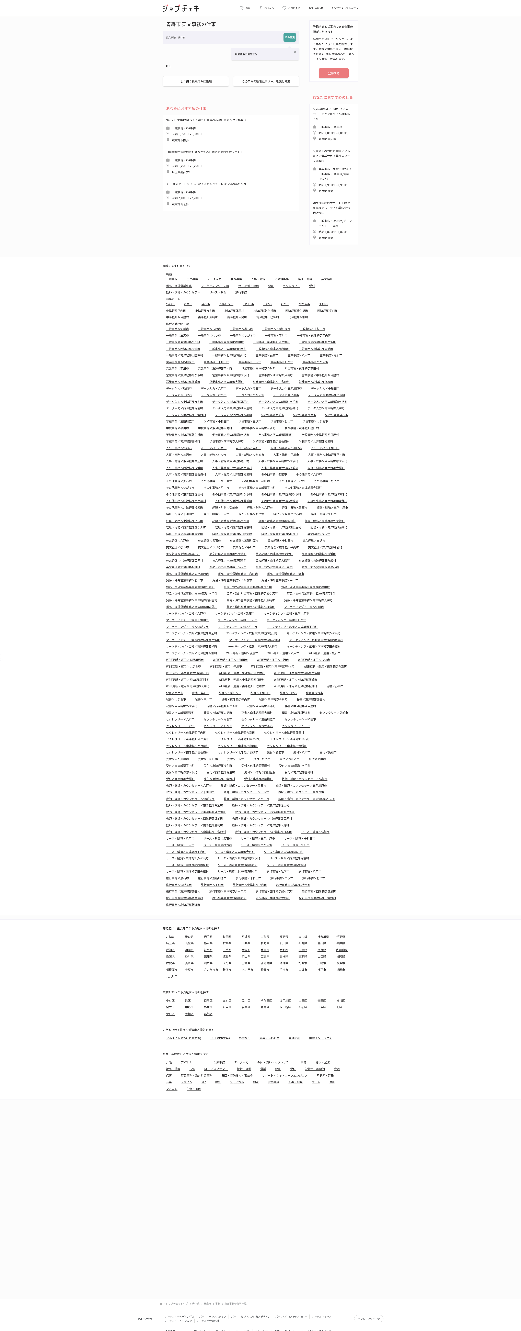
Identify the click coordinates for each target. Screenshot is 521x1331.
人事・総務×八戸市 (214, 448)
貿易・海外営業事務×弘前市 (227, 567)
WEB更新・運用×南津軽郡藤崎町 (295, 680)
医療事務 (219, 1062)
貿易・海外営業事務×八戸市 (274, 567)
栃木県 (208, 943)
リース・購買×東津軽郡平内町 (186, 852)
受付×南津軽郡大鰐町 (180, 779)
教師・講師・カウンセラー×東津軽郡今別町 (194, 805)
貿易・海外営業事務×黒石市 (320, 567)
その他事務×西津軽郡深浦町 (328, 494)
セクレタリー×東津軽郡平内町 (186, 732)
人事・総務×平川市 (286, 454)
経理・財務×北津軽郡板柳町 (279, 534)
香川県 (189, 956)
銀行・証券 (244, 1069)
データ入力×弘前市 (179, 388)
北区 (339, 1007)
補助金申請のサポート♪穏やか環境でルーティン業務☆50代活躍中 (332, 220)
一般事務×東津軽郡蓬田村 (226, 342)
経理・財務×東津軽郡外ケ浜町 (325, 521)
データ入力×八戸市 (214, 388)
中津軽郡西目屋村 (177, 317)
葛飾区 (208, 1014)
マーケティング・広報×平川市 (237, 627)
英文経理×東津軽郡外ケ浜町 (227, 554)
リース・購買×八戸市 (180, 838)
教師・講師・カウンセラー (183, 292)
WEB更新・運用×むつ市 (314, 660)
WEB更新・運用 (248, 286)
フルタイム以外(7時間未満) (183, 1038)
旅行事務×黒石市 (177, 878)
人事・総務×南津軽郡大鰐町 (326, 468)
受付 (312, 286)
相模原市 (171, 970)
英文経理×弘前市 (319, 534)
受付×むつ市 (261, 759)
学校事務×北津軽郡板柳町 (316, 441)
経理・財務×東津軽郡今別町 (230, 521)
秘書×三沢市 (288, 693)
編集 (218, 1082)
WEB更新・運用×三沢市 (273, 660)
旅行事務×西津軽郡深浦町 (319, 891)
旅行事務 (241, 292)
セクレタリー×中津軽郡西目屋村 (187, 746)
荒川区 (170, 1014)
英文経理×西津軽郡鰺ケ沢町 (274, 554)
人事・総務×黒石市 (248, 448)
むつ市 (285, 304)
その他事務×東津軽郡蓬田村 (184, 494)
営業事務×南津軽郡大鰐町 (226, 382)
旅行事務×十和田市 (248, 878)
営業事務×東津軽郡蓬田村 (302, 368)
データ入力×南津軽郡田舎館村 (186, 415)
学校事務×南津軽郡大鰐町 (226, 441)
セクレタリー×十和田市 (300, 719)
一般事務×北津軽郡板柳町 (229, 355)
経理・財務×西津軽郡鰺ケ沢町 (186, 527)
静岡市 (265, 970)
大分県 (227, 963)
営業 (263, 1069)
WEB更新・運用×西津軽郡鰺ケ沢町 (297, 673)
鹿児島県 (266, 963)
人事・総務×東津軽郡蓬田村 (230, 461)
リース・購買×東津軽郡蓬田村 (283, 852)
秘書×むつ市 (314, 693)
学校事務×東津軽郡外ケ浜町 (184, 435)
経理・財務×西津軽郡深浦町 (233, 527)
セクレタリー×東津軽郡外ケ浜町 (187, 739)
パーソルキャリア (322, 1316)
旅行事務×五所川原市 (212, 878)
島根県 (284, 956)
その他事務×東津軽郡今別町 (303, 487)
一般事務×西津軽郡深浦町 (183, 349)
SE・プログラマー (216, 1069)
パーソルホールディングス (179, 1316)
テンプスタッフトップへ (344, 8)
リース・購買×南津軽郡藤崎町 (237, 865)
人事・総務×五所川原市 (286, 448)
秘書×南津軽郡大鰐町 (218, 713)
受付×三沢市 (235, 759)
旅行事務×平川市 (212, 885)
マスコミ (171, 1089)
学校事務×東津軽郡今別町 (258, 428)
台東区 (227, 1007)
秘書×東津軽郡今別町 (273, 699)
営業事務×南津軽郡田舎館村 (271, 382)
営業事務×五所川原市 (180, 362)
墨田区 (321, 1000)
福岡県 (340, 956)
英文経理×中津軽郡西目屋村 (184, 560)
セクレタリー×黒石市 (218, 719)
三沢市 (267, 304)
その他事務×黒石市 (179, 481)
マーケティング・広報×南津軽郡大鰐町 (251, 646)
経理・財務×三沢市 (216, 514)
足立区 (170, 1007)
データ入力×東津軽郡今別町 (184, 402)
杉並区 (208, 1007)
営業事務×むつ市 (281, 362)
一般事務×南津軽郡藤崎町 (273, 349)
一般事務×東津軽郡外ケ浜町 (271, 342)
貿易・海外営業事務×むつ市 (184, 580)
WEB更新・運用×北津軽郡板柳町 (295, 686)
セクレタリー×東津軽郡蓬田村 (284, 732)
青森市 (207, 1303)
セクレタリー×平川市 (296, 726)
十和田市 (248, 304)
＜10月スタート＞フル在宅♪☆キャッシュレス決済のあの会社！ (207, 194)
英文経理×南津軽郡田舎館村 (317, 560)
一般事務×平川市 (276, 335)
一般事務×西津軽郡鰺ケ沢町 (317, 342)
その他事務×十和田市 (255, 481)
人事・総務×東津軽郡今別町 (184, 461)
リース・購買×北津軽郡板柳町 (237, 871)
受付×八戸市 (301, 752)
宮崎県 (246, 963)
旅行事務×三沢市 (281, 878)
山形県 (265, 937)
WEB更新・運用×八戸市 (283, 653)
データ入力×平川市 (286, 395)
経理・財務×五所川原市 (332, 507)
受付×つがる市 (290, 759)
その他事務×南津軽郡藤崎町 (233, 501)
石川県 (284, 943)
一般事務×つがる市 (243, 335)
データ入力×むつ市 (214, 395)
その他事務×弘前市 (274, 474)
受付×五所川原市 (177, 759)
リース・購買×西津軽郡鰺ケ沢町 (239, 858)
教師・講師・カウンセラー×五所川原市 (301, 785)
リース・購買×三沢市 (180, 845)
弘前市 (170, 304)
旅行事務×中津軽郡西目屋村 (184, 898)
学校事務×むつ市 (281, 421)
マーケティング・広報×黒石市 (235, 613)
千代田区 (266, 1000)
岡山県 (246, 956)
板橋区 (189, 1014)
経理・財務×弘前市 (225, 507)
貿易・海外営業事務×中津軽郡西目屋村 (191, 600)
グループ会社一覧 (370, 1318)
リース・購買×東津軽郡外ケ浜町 (187, 858)
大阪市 (303, 970)
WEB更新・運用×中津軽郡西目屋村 (242, 680)
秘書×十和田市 (260, 693)
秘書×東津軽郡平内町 (235, 699)
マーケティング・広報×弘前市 (304, 607)
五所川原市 (226, 304)
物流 (256, 1082)
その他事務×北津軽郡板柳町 (184, 507)
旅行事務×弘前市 (278, 871)
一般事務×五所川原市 (276, 329)
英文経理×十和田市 (280, 540)
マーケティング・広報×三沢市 (237, 620)
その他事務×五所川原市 (216, 481)
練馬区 (246, 1007)
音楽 (169, 1082)
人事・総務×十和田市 (325, 448)
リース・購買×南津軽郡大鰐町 (286, 865)
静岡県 (189, 950)
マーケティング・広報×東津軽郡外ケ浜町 (313, 633)
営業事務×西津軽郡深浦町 (275, 375)
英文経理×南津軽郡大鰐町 (273, 560)
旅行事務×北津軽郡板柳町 (183, 905)
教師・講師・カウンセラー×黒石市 (243, 785)
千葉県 (340, 937)
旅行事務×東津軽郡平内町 (250, 885)
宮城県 (246, 937)
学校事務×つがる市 (315, 421)
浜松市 (284, 970)
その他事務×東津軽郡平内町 (257, 487)
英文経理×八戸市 (177, 540)
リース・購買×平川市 (295, 845)
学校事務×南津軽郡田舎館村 (271, 441)
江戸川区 (285, 1000)
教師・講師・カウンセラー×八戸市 (189, 785)
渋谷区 (340, 1000)
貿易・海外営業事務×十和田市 (238, 574)
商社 (332, 1082)
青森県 (189, 937)
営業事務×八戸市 (299, 355)
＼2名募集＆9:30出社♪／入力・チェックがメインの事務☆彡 (331, 124)
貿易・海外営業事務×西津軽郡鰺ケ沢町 (252, 593)
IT (202, 1062)
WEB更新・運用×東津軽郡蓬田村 (187, 673)
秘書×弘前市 (335, 686)
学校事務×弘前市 (272, 415)
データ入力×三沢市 (179, 395)
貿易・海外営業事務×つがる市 (232, 580)
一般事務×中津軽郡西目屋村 (227, 349)
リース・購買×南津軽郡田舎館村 (187, 871)
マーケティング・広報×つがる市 (187, 627)
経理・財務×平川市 (324, 514)
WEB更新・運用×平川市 (226, 666)
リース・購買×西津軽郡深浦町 (289, 858)
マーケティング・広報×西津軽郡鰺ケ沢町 (193, 640)
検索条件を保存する (246, 54)
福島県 (284, 937)
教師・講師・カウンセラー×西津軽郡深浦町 (194, 818)
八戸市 (188, 304)
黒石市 (205, 304)
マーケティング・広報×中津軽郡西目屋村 (316, 640)
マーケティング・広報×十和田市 (187, 620)
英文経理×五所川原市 (244, 540)
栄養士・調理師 (315, 1069)
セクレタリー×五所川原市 (258, 719)
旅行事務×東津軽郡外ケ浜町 (227, 891)
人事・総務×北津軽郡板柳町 (233, 474)
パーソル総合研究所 (208, 1320)
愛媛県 (170, 956)
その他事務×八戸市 (309, 474)
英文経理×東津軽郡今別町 (325, 547)
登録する (333, 73)
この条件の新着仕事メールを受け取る (266, 81)
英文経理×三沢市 (313, 540)
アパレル (186, 1062)
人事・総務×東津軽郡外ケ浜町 (278, 461)
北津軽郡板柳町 (298, 317)
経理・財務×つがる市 (287, 514)
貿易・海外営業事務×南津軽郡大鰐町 (308, 600)
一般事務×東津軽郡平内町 (314, 335)
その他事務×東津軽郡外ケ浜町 (232, 494)
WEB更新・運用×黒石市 (324, 653)
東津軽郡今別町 (205, 311)
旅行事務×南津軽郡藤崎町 (229, 898)
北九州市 (171, 976)
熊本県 (208, 963)
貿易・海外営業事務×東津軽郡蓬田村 (305, 587)
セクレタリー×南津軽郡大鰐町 (287, 746)
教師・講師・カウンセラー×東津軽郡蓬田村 (260, 805)
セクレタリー (291, 286)
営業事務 (192, 279)
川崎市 (321, 963)
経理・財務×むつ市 (251, 514)
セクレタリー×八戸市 (180, 719)
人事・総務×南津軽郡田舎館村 (186, 474)
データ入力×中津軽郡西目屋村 (232, 408)
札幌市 (303, 963)
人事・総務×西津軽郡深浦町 (184, 468)
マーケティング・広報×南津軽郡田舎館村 (313, 646)
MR (203, 1082)
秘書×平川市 (203, 699)
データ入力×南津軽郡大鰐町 (326, 408)
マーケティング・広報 (215, 286)
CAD (192, 1069)
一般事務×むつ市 (209, 335)
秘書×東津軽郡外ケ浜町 (181, 706)
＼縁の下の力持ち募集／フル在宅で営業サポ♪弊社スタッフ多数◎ (332, 171)
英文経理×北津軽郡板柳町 (183, 567)
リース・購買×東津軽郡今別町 (235, 852)
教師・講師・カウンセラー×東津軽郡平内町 (306, 799)
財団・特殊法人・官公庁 (237, 1075)
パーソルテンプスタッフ (212, 1316)
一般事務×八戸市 (209, 329)
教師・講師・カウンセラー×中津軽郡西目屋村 (262, 818)
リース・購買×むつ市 (218, 845)
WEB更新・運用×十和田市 (230, 660)
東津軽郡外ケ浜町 (264, 311)
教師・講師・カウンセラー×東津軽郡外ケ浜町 (196, 812)
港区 (188, 1000)
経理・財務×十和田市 (180, 514)
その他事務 (282, 279)
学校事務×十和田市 (216, 421)
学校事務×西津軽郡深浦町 (275, 435)
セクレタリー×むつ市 (218, 726)
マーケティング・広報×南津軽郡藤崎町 (191, 646)
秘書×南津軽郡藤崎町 (180, 713)
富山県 (321, 943)
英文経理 (327, 279)
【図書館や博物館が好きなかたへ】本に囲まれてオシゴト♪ (204, 162)
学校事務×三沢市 (250, 421)
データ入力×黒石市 (248, 388)
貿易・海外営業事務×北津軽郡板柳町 (251, 607)
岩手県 (208, 937)
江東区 (321, 1007)
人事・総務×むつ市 (214, 454)
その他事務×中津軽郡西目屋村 (186, 501)
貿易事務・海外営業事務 (196, 1075)
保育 (169, 1075)
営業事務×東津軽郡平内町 (215, 368)
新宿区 (303, 1007)
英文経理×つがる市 (211, 547)
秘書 (271, 286)
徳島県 (227, 956)
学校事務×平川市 (177, 428)
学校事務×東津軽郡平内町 (215, 428)
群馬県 (227, 943)
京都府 (284, 950)
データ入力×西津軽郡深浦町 (184, 408)
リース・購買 (217, 292)
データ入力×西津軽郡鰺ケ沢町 (327, 402)
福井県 (340, 943)
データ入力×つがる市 (250, 395)
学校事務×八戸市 (304, 415)
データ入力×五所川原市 (286, 388)
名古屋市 (247, 970)
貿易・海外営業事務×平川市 (279, 580)
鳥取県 (303, 956)
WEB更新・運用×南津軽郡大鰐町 (187, 686)
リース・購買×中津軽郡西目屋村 (187, 865)
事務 (303, 1062)
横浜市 (340, 963)
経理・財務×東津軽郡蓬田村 (277, 521)
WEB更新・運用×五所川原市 (185, 660)
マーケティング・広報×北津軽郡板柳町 (191, 653)
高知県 (208, 956)
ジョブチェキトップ (177, 1303)
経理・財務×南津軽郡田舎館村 (232, 534)
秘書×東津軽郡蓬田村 (311, 699)
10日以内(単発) (220, 1038)
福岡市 (340, 970)
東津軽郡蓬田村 (234, 311)
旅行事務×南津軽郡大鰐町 (273, 898)
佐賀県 (170, 963)
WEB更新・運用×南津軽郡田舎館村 (242, 686)
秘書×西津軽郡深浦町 (261, 706)
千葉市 (189, 970)
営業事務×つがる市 (315, 362)
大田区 (303, 1000)
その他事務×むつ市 (326, 481)
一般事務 (171, 279)
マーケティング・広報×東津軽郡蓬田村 (251, 633)
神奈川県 (323, 937)
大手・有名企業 (269, 1038)
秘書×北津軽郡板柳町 (296, 713)
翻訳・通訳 (323, 1062)
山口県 (321, 956)
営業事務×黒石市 (331, 355)
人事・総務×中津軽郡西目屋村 (232, 468)
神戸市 (321, 970)
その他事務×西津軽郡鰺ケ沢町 (281, 494)
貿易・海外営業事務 (179, 286)
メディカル (237, 1082)
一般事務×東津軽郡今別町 (183, 342)
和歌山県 (342, 950)
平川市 (323, 304)
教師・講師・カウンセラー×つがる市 (190, 799)
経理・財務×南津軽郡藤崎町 (328, 527)
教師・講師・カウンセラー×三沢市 (246, 792)
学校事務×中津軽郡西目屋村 (320, 435)
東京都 (303, 937)
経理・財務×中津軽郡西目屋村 (281, 527)
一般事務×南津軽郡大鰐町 (316, 349)
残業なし (244, 1038)
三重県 (227, 950)
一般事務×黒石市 (241, 329)
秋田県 (227, 937)
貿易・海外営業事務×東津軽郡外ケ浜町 (191, 593)
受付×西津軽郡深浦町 (221, 772)
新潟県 (303, 943)
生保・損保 (194, 1089)
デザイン (186, 1082)
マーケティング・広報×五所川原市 (286, 613)
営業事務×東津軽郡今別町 (258, 368)
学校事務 (236, 279)
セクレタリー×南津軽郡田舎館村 (187, 752)
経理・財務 (305, 279)
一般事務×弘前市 (177, 329)
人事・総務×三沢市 (179, 454)
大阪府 (246, 950)
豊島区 (265, 1007)
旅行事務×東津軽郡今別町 (293, 885)
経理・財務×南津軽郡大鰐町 (184, 534)
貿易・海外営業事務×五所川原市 (187, 574)
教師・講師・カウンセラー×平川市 (246, 799)
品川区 (246, 1000)
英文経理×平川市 (244, 547)
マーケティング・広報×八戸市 (186, 613)
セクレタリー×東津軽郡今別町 (235, 732)
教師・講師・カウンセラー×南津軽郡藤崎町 (194, 825)
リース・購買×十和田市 (299, 838)
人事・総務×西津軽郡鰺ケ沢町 (327, 461)
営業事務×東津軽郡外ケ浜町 (184, 375)
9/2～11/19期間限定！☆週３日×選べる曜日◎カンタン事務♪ (206, 130)
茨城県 (189, 943)
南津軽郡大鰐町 (237, 317)
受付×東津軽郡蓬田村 (255, 765)
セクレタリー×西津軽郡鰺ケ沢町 (239, 739)
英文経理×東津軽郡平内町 (282, 547)
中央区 (170, 1000)
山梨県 (246, 943)
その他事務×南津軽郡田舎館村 (327, 501)
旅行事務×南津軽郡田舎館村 (317, 898)
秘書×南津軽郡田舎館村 (257, 713)
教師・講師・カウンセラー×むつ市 (301, 792)
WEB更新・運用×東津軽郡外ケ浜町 (242, 673)
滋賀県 (303, 950)
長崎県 (189, 963)
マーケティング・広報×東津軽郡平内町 (292, 627)
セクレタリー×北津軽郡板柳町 (238, 752)
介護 (169, 1062)
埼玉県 (170, 943)
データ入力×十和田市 (325, 388)
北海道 (170, 937)
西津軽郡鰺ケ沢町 (296, 311)
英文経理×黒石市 (209, 540)
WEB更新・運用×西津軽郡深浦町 (187, 680)
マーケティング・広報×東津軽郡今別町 (191, 633)
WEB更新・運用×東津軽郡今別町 (325, 666)
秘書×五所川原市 (230, 693)
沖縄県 (284, 963)
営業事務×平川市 (177, 368)
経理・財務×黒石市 (295, 507)
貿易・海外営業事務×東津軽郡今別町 (248, 587)
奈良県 (321, 950)
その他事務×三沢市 (292, 481)
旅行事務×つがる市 (179, 885)
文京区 (227, 1000)
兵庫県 (265, 950)
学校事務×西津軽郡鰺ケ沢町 (230, 435)
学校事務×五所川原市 (180, 421)
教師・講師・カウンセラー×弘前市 (304, 779)
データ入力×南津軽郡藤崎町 (279, 408)
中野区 (189, 1007)
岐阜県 (208, 950)
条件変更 (290, 37)
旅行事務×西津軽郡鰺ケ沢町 (274, 891)
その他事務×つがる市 (180, 487)
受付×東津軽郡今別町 (218, 765)
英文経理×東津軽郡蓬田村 (183, 554)
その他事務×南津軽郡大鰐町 (279, 501)
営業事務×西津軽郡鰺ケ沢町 (230, 375)
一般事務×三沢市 (177, 335)
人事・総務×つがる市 (250, 454)
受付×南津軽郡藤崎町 (299, 772)
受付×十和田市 (208, 759)
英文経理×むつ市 (177, 547)
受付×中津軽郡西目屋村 (260, 772)
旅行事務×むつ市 (313, 878)
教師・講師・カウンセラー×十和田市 (190, 792)
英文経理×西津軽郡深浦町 (319, 554)
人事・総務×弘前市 (179, 448)
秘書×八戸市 (174, 693)
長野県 (265, 943)
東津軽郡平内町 (176, 311)
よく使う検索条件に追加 (196, 81)
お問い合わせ (316, 8)
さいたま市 (211, 970)
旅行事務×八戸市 (310, 871)
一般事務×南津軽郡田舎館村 (184, 355)
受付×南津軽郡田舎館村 (219, 779)
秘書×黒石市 (200, 693)
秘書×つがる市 (176, 699)
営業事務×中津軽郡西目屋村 (320, 375)
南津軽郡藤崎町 (208, 317)
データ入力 (214, 279)
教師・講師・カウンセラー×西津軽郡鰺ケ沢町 (265, 812)
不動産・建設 (325, 1075)
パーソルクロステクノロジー (291, 1316)
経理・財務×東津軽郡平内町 (184, 521)
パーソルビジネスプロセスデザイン (250, 1316)
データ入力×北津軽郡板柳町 (233, 415)
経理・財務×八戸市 (260, 507)
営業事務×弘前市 (267, 355)
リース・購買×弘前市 (315, 832)
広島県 (265, 956)
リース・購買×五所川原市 (258, 838)
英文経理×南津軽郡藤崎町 (229, 560)
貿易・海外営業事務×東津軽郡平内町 (190, 587)
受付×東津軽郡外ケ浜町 (294, 765)
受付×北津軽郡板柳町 (258, 779)
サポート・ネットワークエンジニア (285, 1075)
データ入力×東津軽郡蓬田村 (230, 402)
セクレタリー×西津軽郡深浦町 (290, 739)
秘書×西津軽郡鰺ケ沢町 (222, 706)
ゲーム (316, 1082)
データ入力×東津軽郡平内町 (326, 395)
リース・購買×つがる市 (256, 845)
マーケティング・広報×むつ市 (286, 620)
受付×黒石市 (328, 752)
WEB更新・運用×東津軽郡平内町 (272, 666)
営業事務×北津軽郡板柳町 (316, 382)
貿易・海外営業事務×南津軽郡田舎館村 (191, 607)
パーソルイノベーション (178, 1320)
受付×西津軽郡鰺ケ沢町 (181, 772)
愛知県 (170, 950)
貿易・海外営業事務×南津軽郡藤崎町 (251, 600)
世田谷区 (285, 1007)
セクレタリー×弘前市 (334, 713)
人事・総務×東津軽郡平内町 (326, 454)
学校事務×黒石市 (336, 415)
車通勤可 (294, 1038)
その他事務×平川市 (216, 487)
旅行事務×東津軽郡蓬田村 (183, 891)
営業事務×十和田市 (216, 362)
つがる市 (304, 304)
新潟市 (227, 970)
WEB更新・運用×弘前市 (242, 653)
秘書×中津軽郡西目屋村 (300, 706)
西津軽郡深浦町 (327, 311)
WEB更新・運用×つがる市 (183, 666)
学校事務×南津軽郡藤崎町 (183, 441)
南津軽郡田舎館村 (267, 317)
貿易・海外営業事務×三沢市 (285, 574)
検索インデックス (320, 1038)
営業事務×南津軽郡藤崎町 (183, 382)
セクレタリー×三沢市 (180, 726)
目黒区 (208, 1000)
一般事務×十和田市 (312, 329)
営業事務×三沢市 (250, 362)
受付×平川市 (317, 759)
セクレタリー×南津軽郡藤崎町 (238, 746)
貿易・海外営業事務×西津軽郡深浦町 (311, 593)
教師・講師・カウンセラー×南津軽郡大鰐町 (260, 825)
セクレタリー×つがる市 (257, 726)
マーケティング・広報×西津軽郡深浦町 (254, 640)
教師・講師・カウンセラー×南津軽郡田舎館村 (196, 832)
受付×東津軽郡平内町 (180, 765)
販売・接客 (173, 1069)
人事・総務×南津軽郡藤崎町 (279, 468)
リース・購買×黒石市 (218, 838)
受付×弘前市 (275, 752)
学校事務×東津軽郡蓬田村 (302, 428)
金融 (337, 1069)
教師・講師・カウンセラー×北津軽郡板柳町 (263, 832)
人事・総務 (258, 279)
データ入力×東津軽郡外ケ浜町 (278, 402)
